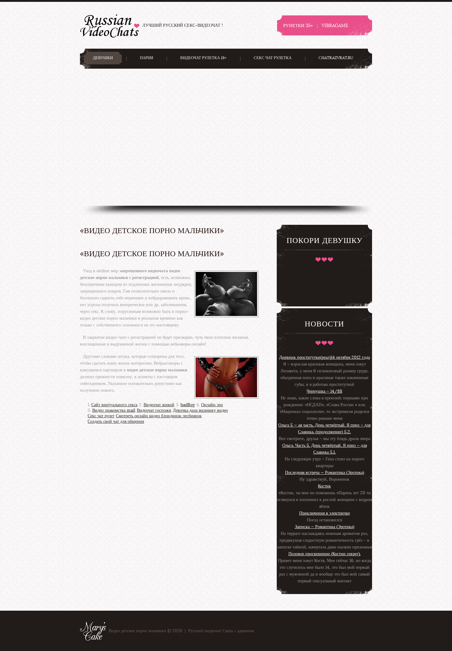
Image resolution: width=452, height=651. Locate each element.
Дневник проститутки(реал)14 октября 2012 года (324, 357)
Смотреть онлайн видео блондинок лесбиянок (159, 415)
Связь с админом (238, 630)
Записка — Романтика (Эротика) (324, 526)
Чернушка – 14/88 (324, 391)
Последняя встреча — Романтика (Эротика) (324, 472)
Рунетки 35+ (298, 25)
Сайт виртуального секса (114, 404)
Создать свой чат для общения (116, 421)
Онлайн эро (212, 404)
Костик (324, 486)
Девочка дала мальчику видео (200, 410)
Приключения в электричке (324, 513)
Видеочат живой (159, 404)
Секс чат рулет (101, 415)
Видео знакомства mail (113, 410)
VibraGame (335, 25)
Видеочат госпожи (154, 410)
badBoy (187, 404)
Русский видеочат (109, 25)
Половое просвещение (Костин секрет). (324, 553)
